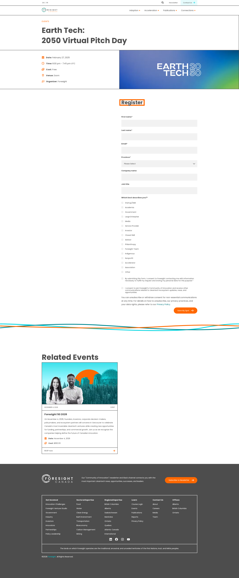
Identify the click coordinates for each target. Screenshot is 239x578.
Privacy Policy (163, 304)
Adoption (133, 10)
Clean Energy (82, 512)
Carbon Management (85, 529)
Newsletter (173, 2)
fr (47, 2)
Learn (134, 500)
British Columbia (112, 504)
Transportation (82, 521)
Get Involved (52, 500)
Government (51, 512)
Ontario (108, 521)
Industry (49, 517)
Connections (187, 10)
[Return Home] (49, 10)
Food (78, 504)
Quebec (108, 525)
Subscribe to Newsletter (179, 480)
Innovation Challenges (55, 504)
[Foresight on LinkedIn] (110, 539)
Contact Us (187, 2)
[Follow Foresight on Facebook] (116, 539)
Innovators (50, 525)
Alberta (108, 508)
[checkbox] (159, 237)
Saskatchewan (111, 512)
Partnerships (51, 529)
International (110, 534)
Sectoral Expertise (85, 500)
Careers (156, 508)
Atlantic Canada (112, 529)
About (155, 504)
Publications (169, 10)
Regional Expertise (113, 500)
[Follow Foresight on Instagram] (122, 539)
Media (155, 512)
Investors (50, 521)
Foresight (52, 556)
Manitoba (109, 517)
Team (155, 517)
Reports (135, 517)
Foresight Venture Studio (56, 508)
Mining (79, 534)
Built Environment (84, 517)
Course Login (137, 504)
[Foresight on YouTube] (128, 539)
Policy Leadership (53, 534)
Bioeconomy (81, 525)
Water (79, 508)
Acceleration (150, 10)
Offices (175, 500)
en (43, 2)
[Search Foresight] (162, 2)
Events (134, 508)
